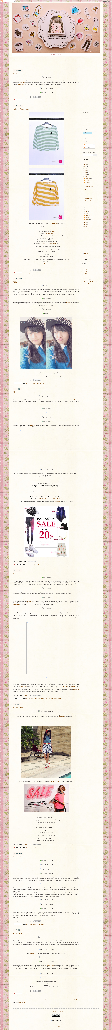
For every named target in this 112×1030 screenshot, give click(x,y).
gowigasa (39, 698)
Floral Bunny (17, 933)
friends (85, 275)
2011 (85, 222)
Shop (59, 55)
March (87, 215)
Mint (14, 392)
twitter (34, 376)
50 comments (25, 270)
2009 (85, 226)
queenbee (39, 847)
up (46, 847)
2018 (85, 164)
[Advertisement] (43, 63)
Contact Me (91, 283)
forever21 (32, 564)
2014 (85, 172)
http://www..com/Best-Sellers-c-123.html (50, 498)
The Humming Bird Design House (60, 1011)
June (87, 209)
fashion (31, 100)
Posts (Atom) (22, 1002)
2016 (85, 168)
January (87, 219)
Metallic (15, 282)
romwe (34, 383)
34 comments (25, 96)
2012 (85, 176)
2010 (85, 224)
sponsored (38, 100)
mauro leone (32, 924)
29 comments (25, 380)
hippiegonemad (44, 698)
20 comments (25, 844)
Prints (15, 573)
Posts (86, 144)
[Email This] (34, 97)
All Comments (88, 147)
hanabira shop (37, 564)
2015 (85, 170)
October (87, 182)
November (88, 180)
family (85, 273)
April (87, 213)
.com (55, 490)
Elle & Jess (24, 686)
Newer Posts (16, 1000)
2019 (85, 162)
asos (27, 698)
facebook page (20, 84)
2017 (85, 166)
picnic (52, 698)
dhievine (28, 564)
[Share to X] (37, 97)
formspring (57, 501)
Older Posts (76, 1000)
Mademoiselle (17, 857)
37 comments (25, 695)
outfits (35, 100)
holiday (85, 271)
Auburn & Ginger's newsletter (49, 243)
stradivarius (43, 100)
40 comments (25, 921)
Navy (15, 73)
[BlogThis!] (36, 97)
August (87, 205)
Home (53, 55)
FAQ (88, 283)
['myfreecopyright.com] (56, 1020)
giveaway (34, 273)
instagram (38, 376)
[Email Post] (30, 96)
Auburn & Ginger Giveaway (22, 109)
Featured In (94, 282)
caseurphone (31, 698)
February (88, 217)
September (88, 203)
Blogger (58, 1026)
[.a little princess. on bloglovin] (87, 134)
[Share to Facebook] (39, 97)
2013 (85, 174)
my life (85, 269)
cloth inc (28, 100)
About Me (89, 282)
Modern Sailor (18, 707)
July (87, 207)
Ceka (34, 603)
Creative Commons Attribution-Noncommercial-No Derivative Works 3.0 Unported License (62, 1019)
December (88, 178)
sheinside (37, 383)
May (87, 211)
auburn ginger (29, 273)
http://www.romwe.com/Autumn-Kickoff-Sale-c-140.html (49, 824)
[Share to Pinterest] (40, 97)
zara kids (59, 698)
